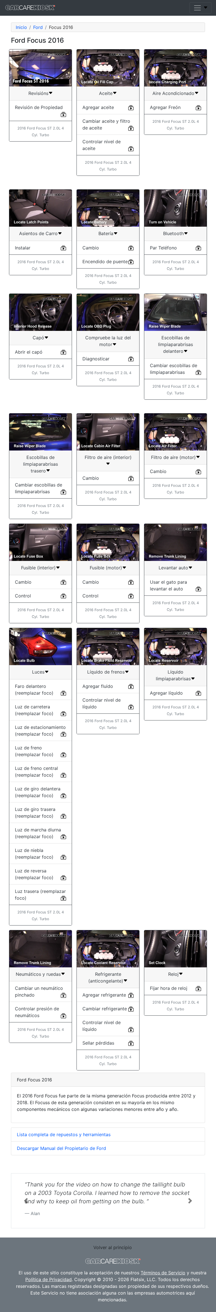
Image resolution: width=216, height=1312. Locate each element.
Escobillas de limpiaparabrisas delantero (175, 344)
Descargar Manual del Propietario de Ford (61, 1148)
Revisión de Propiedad (39, 107)
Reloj (173, 974)
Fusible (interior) (38, 567)
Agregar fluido (97, 686)
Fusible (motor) (106, 567)
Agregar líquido (166, 693)
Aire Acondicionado (173, 93)
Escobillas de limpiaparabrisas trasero (40, 464)
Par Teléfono (163, 248)
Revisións (38, 93)
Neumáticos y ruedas (38, 974)
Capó (38, 337)
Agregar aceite (98, 107)
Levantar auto (173, 567)
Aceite (105, 93)
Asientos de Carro (38, 233)
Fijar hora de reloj (168, 988)
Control (23, 596)
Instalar (22, 248)
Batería (105, 233)
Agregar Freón (165, 107)
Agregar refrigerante (104, 995)
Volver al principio (112, 1247)
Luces (38, 672)
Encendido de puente (105, 261)
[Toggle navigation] (201, 7)
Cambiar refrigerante (104, 1008)
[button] (25, 1201)
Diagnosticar (95, 358)
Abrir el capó (28, 352)
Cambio (90, 248)
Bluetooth (173, 233)
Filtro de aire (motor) (173, 457)
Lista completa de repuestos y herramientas (64, 1134)
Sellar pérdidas (98, 1043)
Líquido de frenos (106, 672)
